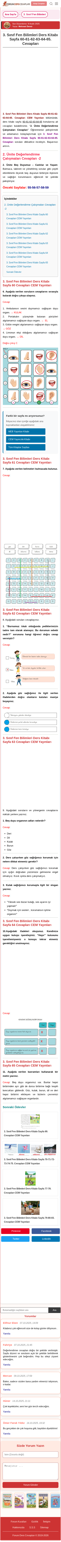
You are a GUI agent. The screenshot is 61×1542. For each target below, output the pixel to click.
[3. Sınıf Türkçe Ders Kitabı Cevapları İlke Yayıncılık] (19, 1501)
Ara (54, 1310)
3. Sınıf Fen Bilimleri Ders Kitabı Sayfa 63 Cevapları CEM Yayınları (27, 245)
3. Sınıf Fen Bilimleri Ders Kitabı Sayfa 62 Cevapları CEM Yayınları (27, 235)
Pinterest (15, 1231)
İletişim (46, 1521)
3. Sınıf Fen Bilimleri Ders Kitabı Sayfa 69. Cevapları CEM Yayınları (26, 1133)
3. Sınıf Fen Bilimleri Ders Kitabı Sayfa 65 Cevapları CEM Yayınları (27, 264)
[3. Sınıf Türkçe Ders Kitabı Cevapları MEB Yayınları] (7, 1501)
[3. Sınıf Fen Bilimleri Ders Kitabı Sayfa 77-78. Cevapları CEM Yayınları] (30, 1178)
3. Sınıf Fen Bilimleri (34, 14)
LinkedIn (46, 1239)
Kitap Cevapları (39, 3)
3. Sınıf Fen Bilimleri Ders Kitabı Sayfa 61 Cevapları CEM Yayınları (27, 226)
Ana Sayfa (10, 14)
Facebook (46, 1231)
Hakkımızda (18, 1527)
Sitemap (44, 1527)
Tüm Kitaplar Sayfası (18, 447)
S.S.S (32, 1527)
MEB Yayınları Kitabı (18, 431)
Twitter (16, 1239)
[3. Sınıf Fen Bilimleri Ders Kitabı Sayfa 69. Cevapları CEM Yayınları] (30, 1121)
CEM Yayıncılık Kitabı (19, 439)
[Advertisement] (30, 79)
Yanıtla (6, 1333)
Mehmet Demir (25, 26)
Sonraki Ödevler (13, 272)
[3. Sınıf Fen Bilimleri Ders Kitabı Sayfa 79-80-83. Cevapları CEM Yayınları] (30, 1208)
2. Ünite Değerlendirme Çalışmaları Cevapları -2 (30, 206)
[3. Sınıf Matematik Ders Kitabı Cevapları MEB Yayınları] (55, 1501)
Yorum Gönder (30, 1485)
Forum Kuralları (18, 1521)
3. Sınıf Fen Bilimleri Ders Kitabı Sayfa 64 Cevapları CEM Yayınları (27, 255)
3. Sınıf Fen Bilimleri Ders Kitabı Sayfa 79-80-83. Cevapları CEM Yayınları (29, 1220)
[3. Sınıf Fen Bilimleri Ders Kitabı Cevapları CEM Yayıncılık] (43, 1501)
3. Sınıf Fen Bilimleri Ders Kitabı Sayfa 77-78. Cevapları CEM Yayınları (27, 1190)
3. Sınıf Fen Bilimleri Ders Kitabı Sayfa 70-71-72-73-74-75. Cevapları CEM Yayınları (29, 1161)
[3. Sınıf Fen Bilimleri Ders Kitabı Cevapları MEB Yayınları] (31, 1501)
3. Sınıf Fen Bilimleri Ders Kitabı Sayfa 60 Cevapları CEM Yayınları (27, 216)
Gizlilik (34, 1521)
